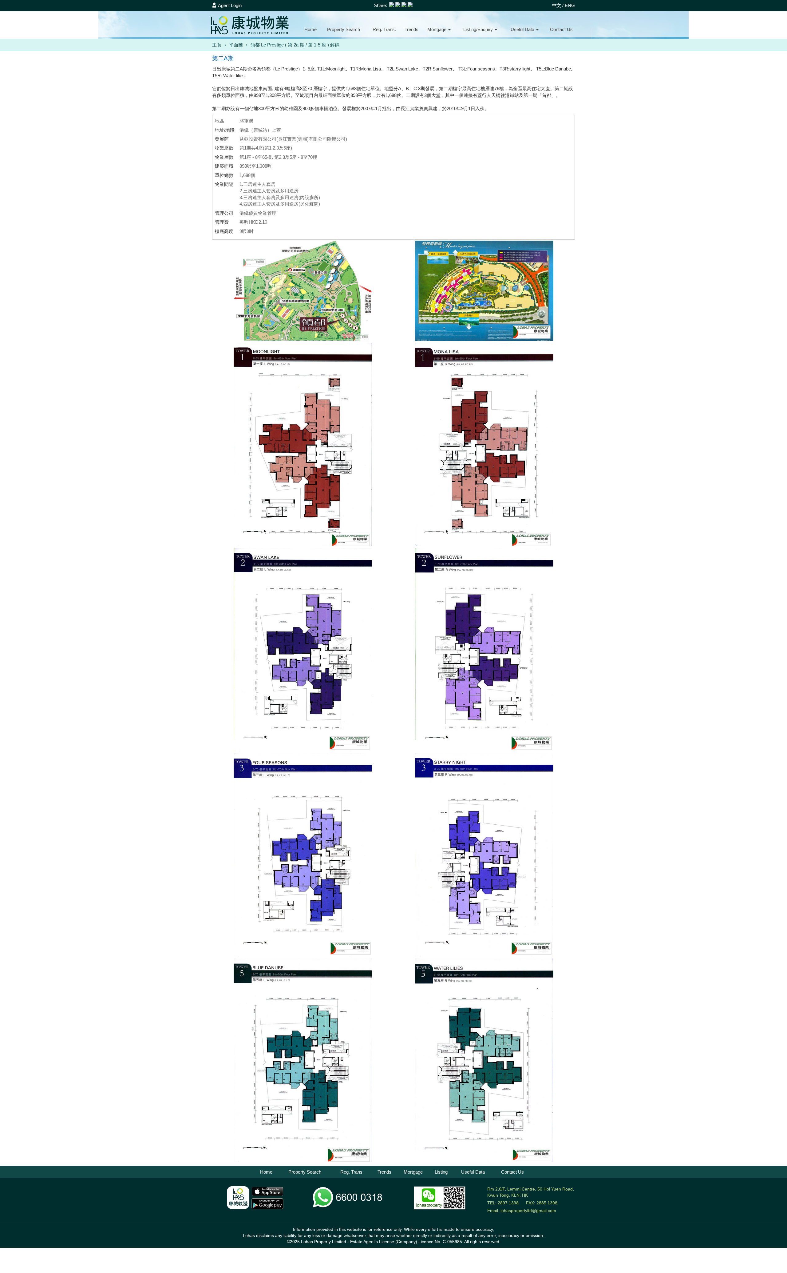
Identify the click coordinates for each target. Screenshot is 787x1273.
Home (310, 29)
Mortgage (437, 29)
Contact (561, 29)
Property (343, 29)
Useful (522, 29)
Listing (441, 1172)
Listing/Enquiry (478, 29)
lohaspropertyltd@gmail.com (528, 1210)
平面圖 (236, 44)
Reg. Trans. (384, 29)
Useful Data (473, 1172)
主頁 (216, 44)
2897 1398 (508, 1202)
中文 (556, 5)
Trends (411, 29)
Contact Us (512, 1172)
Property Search (304, 1172)
